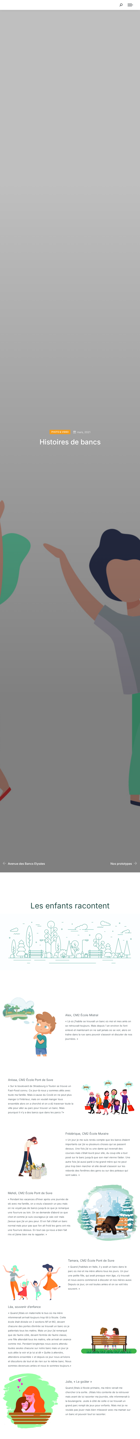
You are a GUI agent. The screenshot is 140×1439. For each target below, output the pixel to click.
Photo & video (60, 432)
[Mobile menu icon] (130, 5)
